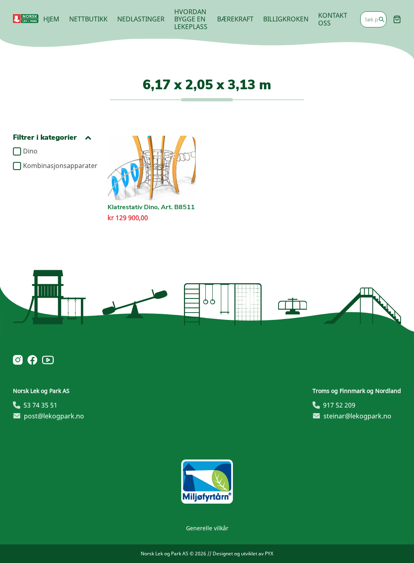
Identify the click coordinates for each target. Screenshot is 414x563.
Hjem (51, 19)
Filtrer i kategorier (45, 137)
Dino (30, 151)
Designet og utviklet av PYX (243, 553)
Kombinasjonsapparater (57, 166)
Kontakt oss (332, 19)
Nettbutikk (88, 19)
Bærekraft (235, 19)
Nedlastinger (141, 19)
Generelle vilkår (207, 528)
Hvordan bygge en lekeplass (190, 19)
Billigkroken (285, 19)
